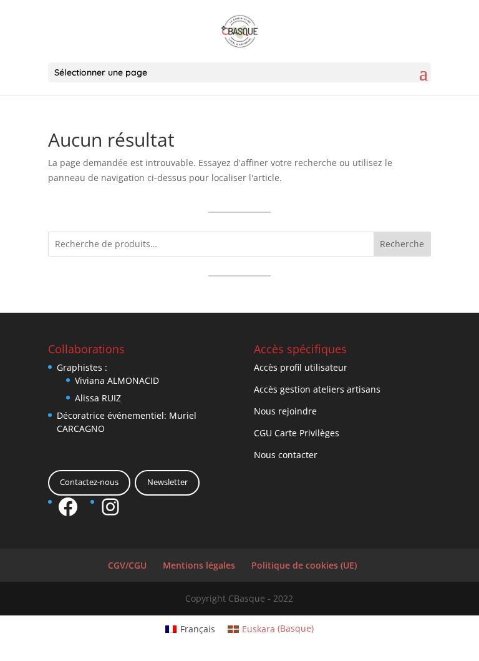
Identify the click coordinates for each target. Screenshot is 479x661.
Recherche (402, 244)
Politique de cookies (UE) (304, 565)
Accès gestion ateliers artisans (317, 389)
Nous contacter (285, 455)
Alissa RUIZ (98, 398)
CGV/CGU (127, 565)
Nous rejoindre (285, 411)
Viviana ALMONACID (117, 380)
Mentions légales (199, 565)
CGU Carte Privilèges (296, 433)
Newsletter (167, 481)
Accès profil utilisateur (300, 367)
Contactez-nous (89, 481)
